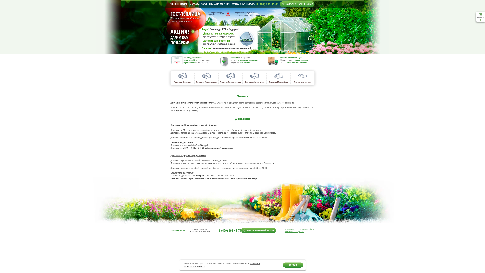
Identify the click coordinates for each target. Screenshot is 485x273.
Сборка (204, 4)
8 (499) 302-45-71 (267, 4)
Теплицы (175, 4)
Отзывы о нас (238, 4)
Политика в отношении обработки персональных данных (299, 230)
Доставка (194, 4)
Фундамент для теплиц (219, 4)
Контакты (250, 4)
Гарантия (184, 4)
